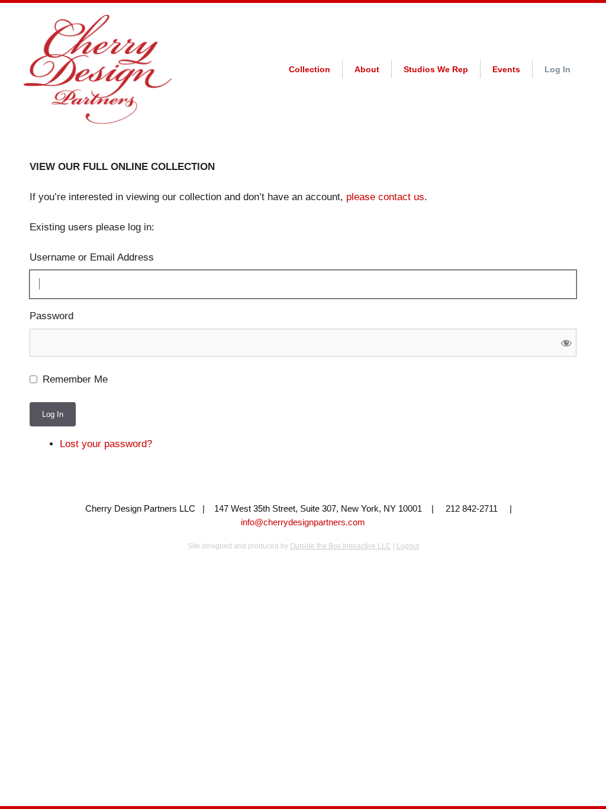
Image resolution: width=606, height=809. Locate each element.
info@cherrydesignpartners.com (303, 522)
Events (506, 69)
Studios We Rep (436, 69)
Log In (557, 69)
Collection (309, 69)
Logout (408, 546)
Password (51, 316)
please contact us (385, 197)
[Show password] (566, 342)
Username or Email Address (92, 257)
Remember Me (75, 379)
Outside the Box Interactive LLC (340, 546)
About (366, 69)
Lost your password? (106, 444)
